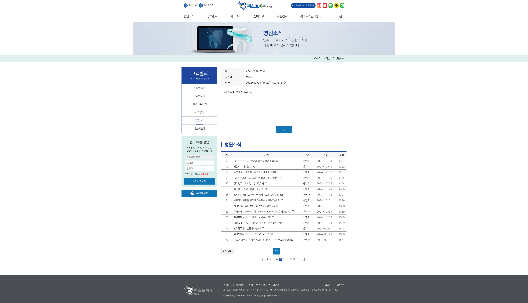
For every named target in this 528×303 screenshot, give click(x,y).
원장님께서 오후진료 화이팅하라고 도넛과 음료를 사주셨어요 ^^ (264, 211)
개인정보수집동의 (193, 174)
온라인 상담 (208, 5)
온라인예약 (199, 96)
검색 (276, 251)
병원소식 (199, 120)
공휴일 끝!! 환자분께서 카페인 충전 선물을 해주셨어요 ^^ (261, 223)
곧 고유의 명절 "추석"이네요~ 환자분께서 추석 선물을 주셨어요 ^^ (264, 240)
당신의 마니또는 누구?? (245, 166)
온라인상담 (199, 88)
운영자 (249, 77)
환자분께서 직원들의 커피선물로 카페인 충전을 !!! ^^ (259, 206)
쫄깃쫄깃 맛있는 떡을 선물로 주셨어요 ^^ (253, 189)
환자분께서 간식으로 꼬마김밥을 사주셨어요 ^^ (256, 234)
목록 (284, 129)
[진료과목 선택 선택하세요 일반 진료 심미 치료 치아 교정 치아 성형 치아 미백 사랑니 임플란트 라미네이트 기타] (199, 157)
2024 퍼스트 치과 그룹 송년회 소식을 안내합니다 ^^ (258, 178)
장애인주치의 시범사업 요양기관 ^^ (250, 183)
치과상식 (199, 112)
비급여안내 (199, 128)
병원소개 (227, 285)
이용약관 (260, 285)
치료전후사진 (199, 104)
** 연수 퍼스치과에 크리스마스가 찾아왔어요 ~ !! (257, 172)
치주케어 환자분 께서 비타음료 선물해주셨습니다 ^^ (258, 200)
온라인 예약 (193, 5)
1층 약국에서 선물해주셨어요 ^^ (249, 228)
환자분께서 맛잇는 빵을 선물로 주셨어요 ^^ (254, 217)
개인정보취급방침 (244, 285)
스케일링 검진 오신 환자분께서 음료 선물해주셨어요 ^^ (259, 194)
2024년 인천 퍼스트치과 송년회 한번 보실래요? (257, 161)
